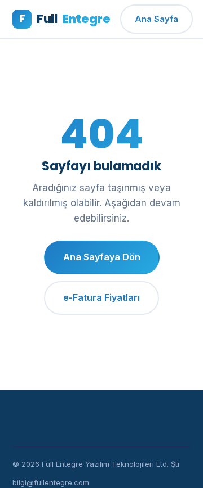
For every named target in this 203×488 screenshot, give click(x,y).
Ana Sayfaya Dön (101, 257)
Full (64, 19)
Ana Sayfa (156, 18)
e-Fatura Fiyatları (101, 297)
